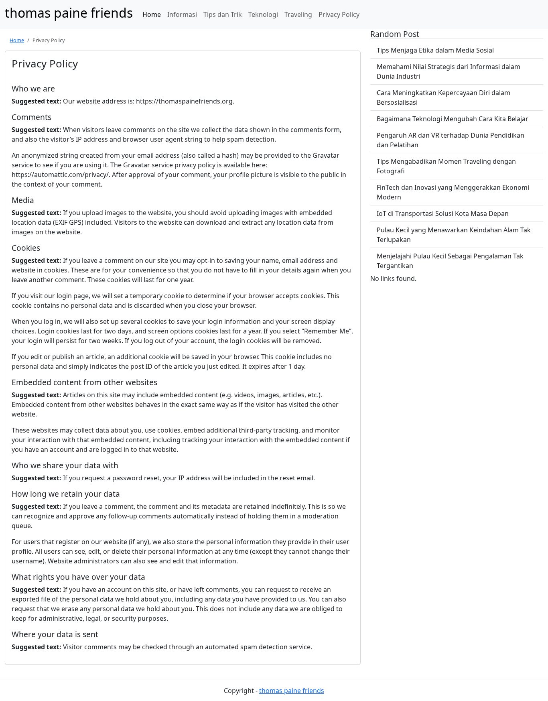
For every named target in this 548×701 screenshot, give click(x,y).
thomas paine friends (291, 690)
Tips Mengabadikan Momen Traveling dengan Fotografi (446, 166)
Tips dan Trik (222, 14)
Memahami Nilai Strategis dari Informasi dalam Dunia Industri (448, 71)
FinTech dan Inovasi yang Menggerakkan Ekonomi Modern (453, 192)
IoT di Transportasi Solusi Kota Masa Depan (443, 213)
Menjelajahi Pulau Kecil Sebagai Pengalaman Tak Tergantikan (450, 261)
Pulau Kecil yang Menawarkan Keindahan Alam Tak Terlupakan (454, 235)
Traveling (298, 14)
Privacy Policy (339, 14)
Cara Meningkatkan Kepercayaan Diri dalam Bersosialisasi (443, 97)
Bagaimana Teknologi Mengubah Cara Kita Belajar (452, 118)
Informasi (182, 14)
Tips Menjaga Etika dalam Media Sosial (435, 50)
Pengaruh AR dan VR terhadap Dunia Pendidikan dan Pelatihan (450, 140)
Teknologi (263, 14)
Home (151, 14)
